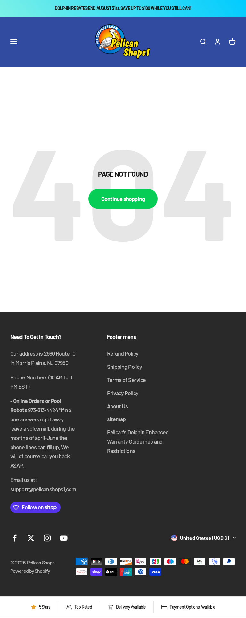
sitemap (116, 418)
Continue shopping (123, 198)
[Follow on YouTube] (63, 538)
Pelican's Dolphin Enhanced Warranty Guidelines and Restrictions (138, 441)
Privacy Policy (122, 392)
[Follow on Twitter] (31, 538)
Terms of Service (126, 379)
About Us (117, 406)
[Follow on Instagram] (47, 538)
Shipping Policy (124, 366)
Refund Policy (122, 353)
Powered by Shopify (30, 571)
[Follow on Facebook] (14, 538)
